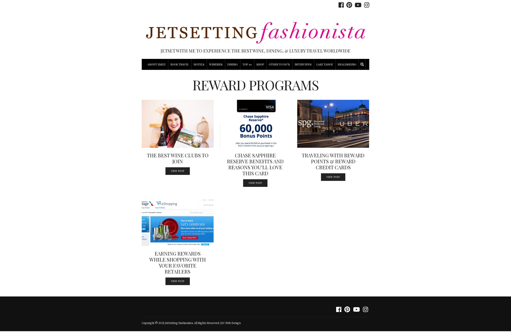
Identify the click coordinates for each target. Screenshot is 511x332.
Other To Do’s (279, 64)
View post (177, 171)
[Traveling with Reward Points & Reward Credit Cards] (333, 124)
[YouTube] (357, 5)
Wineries (216, 64)
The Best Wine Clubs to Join (177, 158)
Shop (260, 64)
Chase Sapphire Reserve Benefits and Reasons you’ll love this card (255, 164)
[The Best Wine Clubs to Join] (178, 124)
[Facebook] (340, 5)
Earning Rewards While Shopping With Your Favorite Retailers (177, 262)
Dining (232, 64)
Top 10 (247, 64)
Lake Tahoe (324, 64)
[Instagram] (365, 5)
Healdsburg (347, 64)
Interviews (303, 64)
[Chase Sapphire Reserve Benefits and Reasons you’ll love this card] (255, 124)
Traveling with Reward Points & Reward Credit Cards (333, 161)
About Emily (157, 64)
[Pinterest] (348, 5)
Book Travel (179, 64)
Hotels (199, 64)
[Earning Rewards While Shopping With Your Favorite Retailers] (178, 222)
